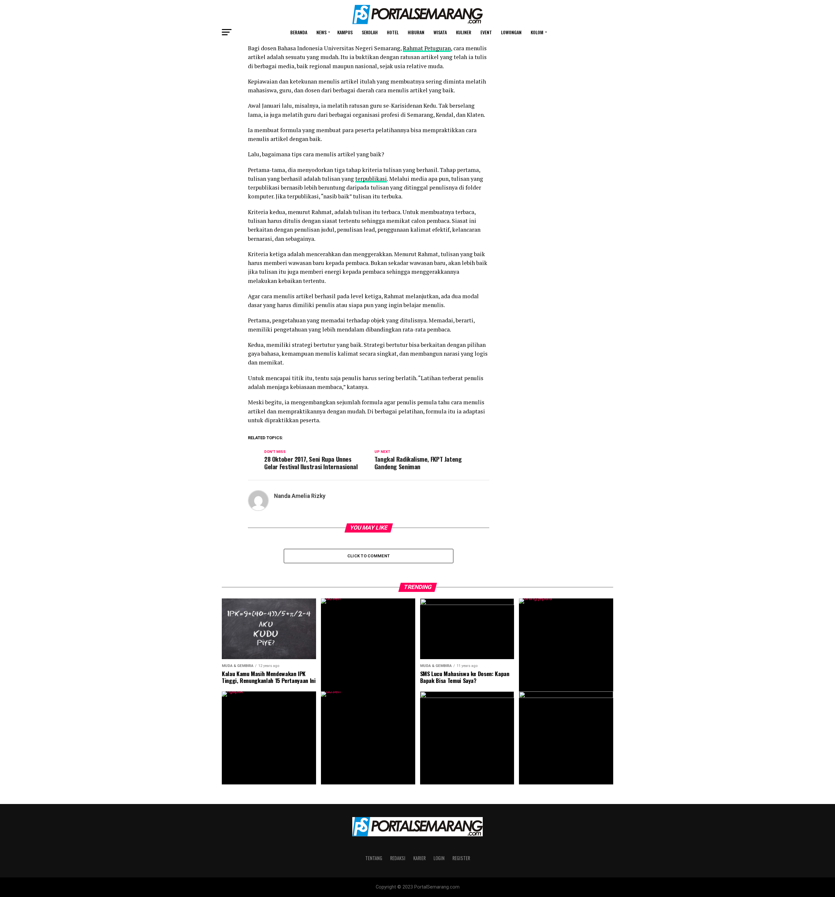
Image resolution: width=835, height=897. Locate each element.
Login (439, 858)
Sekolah (370, 32)
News (321, 32)
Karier (419, 858)
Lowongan (511, 32)
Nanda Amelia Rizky (300, 496)
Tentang (373, 858)
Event (486, 32)
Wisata (440, 32)
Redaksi (397, 858)
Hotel (393, 32)
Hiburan (416, 32)
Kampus (345, 32)
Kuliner (463, 32)
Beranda (298, 32)
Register (461, 858)
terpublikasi (371, 178)
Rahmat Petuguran (427, 48)
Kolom (537, 32)
